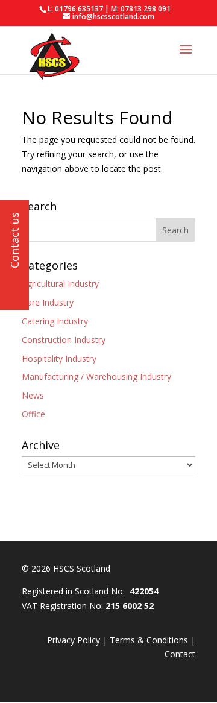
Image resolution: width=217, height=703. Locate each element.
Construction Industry (63, 339)
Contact (180, 654)
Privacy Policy (73, 640)
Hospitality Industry (59, 358)
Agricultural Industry (60, 283)
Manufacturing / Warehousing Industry (96, 376)
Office (33, 414)
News (33, 395)
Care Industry (48, 302)
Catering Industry (55, 321)
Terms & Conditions (149, 640)
